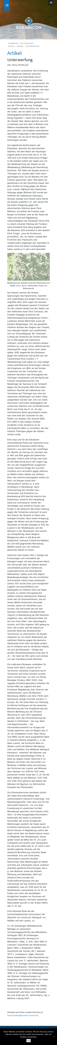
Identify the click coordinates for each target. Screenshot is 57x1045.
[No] (53, 1036)
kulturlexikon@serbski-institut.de (22, 1015)
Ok (28, 1041)
